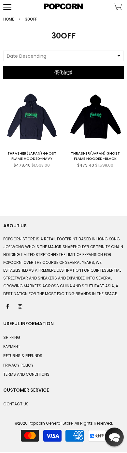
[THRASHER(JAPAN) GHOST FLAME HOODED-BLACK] (95, 116)
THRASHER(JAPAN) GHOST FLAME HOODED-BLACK (95, 156)
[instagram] (20, 306)
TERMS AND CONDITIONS (26, 374)
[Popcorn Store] (63, 6)
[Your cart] (118, 7)
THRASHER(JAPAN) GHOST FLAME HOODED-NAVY (31, 156)
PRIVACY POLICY (18, 365)
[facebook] (8, 306)
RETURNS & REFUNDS (22, 355)
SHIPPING (11, 337)
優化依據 (63, 72)
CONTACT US (16, 404)
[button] (114, 437)
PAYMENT (11, 346)
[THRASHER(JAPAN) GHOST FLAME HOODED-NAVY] (32, 116)
